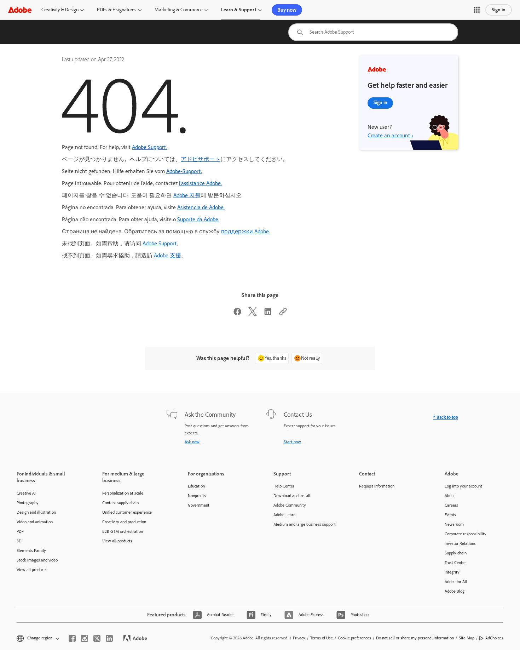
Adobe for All (456, 581)
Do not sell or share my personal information (415, 637)
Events (450, 514)
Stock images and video (37, 560)
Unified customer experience (127, 512)
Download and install (291, 495)
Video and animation (35, 521)
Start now (292, 441)
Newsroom (454, 524)
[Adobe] (19, 9)
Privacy (299, 637)
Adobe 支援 (167, 255)
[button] (477, 10)
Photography (28, 502)
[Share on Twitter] (252, 313)
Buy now (286, 10)
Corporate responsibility (465, 533)
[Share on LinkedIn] (268, 313)
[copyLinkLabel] (283, 313)
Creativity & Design (60, 10)
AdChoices (494, 637)
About (450, 495)
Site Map (466, 637)
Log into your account (463, 486)
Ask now (192, 441)
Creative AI (26, 493)
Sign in (498, 10)
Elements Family (31, 550)
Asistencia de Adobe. (201, 207)
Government (198, 505)
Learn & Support (238, 10)
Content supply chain (120, 502)
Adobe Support (160, 243)
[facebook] (72, 638)
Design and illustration (36, 512)
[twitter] (96, 638)
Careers (451, 505)
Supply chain (456, 553)
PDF (20, 531)
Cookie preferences (354, 637)
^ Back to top (445, 417)
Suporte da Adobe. (198, 219)
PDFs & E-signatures (116, 10)
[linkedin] (109, 638)
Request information (376, 486)
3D (19, 540)
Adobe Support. (149, 147)
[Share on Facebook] (237, 313)
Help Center (283, 486)
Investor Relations (460, 543)
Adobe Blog (454, 591)
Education (196, 486)
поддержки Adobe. (245, 231)
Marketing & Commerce (179, 10)
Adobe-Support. (184, 171)
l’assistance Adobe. (200, 183)
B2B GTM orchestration (122, 531)
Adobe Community (289, 505)
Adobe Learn (284, 514)
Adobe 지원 (187, 195)
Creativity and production (124, 521)
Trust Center (455, 562)
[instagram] (84, 638)
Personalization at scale (122, 493)
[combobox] (373, 32)
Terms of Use (321, 637)
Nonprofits (197, 495)
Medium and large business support (304, 524)
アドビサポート (200, 159)
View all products (32, 569)
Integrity (452, 572)
